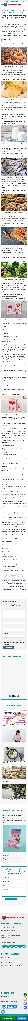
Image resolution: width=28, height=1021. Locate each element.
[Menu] (2, 5)
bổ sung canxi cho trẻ (20, 585)
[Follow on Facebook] (4, 946)
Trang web (6, 633)
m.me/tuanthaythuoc (17, 965)
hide (8, 39)
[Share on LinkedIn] (19, 575)
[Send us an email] (20, 946)
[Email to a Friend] (14, 575)
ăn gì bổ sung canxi (13, 582)
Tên (4, 620)
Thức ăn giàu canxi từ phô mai (10, 588)
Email (5, 627)
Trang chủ (3, 10)
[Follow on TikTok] (13, 696)
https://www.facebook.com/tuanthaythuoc (11, 933)
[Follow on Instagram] (10, 696)
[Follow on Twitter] (15, 696)
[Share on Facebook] (9, 575)
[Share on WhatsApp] (6, 575)
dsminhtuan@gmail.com (10, 930)
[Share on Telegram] (22, 575)
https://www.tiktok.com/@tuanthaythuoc (11, 935)
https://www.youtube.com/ (7, 937)
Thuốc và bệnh (22, 580)
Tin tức (2, 582)
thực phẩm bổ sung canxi (18, 589)
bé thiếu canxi (21, 582)
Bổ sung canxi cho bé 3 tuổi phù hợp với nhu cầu (16, 583)
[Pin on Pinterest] (16, 575)
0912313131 (8, 1018)
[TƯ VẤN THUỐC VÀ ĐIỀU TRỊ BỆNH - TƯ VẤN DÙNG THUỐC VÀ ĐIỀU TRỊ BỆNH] (12, 4)
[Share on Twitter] (11, 575)
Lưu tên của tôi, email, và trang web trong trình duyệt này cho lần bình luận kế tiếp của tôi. (13, 642)
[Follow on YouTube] (18, 696)
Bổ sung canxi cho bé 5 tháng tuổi (8, 585)
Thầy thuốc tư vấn (15, 580)
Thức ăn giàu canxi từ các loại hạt (8, 586)
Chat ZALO (22, 1018)
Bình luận (6, 608)
